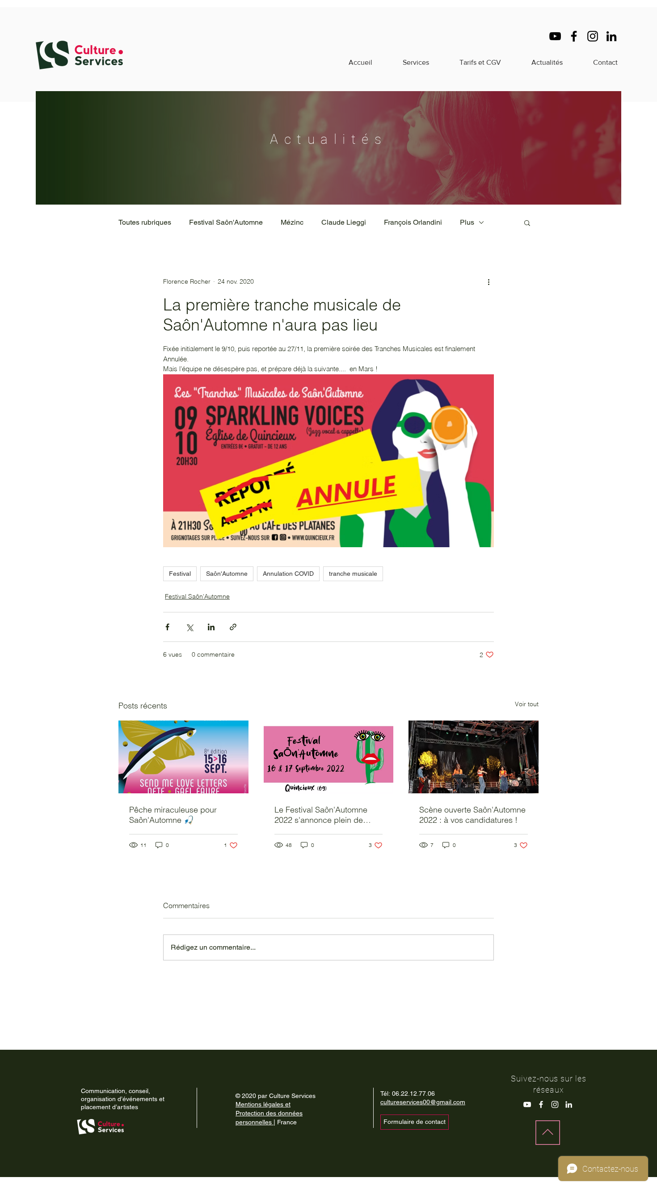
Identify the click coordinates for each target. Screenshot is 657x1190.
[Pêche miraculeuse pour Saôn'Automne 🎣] (183, 757)
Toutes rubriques (144, 222)
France (286, 1122)
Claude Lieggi (343, 222)
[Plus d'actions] (488, 281)
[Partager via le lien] (233, 627)
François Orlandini (413, 222)
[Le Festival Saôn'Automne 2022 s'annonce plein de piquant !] (329, 757)
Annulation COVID (288, 573)
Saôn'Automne (227, 573)
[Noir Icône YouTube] (555, 36)
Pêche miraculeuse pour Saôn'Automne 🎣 (173, 815)
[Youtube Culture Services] (527, 1104)
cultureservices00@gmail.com (422, 1102)
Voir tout (527, 704)
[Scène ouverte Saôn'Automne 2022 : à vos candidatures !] (474, 757)
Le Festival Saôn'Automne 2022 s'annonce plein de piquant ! (320, 815)
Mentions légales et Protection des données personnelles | (269, 1113)
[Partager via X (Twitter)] (189, 627)
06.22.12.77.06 (413, 1093)
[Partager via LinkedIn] (211, 627)
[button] (527, 222)
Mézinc (292, 222)
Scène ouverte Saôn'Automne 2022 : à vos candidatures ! (472, 815)
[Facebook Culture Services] (541, 1104)
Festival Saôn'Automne (226, 222)
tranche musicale (353, 573)
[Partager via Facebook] (167, 627)
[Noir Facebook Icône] (574, 36)
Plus (467, 222)
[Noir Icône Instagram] (592, 36)
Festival (180, 573)
